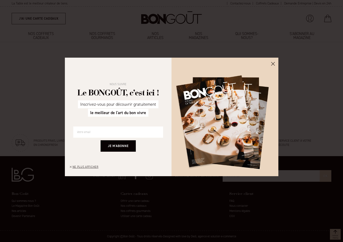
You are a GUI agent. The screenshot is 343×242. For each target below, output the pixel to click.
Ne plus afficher (85, 167)
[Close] (273, 63)
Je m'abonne (118, 146)
